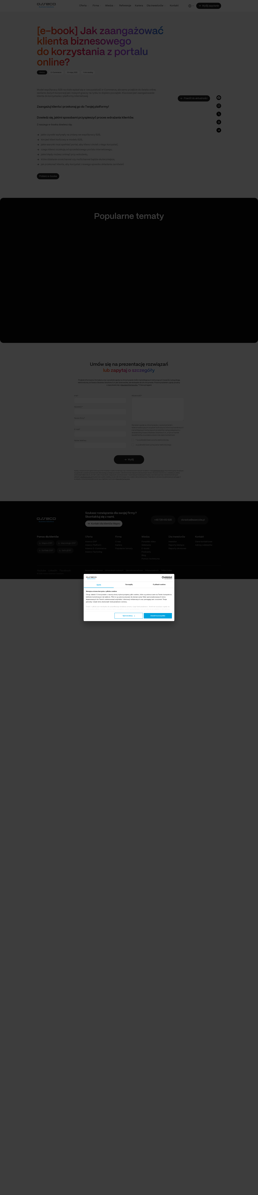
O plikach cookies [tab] (159, 584)
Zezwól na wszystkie (157, 616)
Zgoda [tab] (99, 585)
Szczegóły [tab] (129, 584)
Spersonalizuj (127, 616)
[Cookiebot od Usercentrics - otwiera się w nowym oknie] (163, 577)
